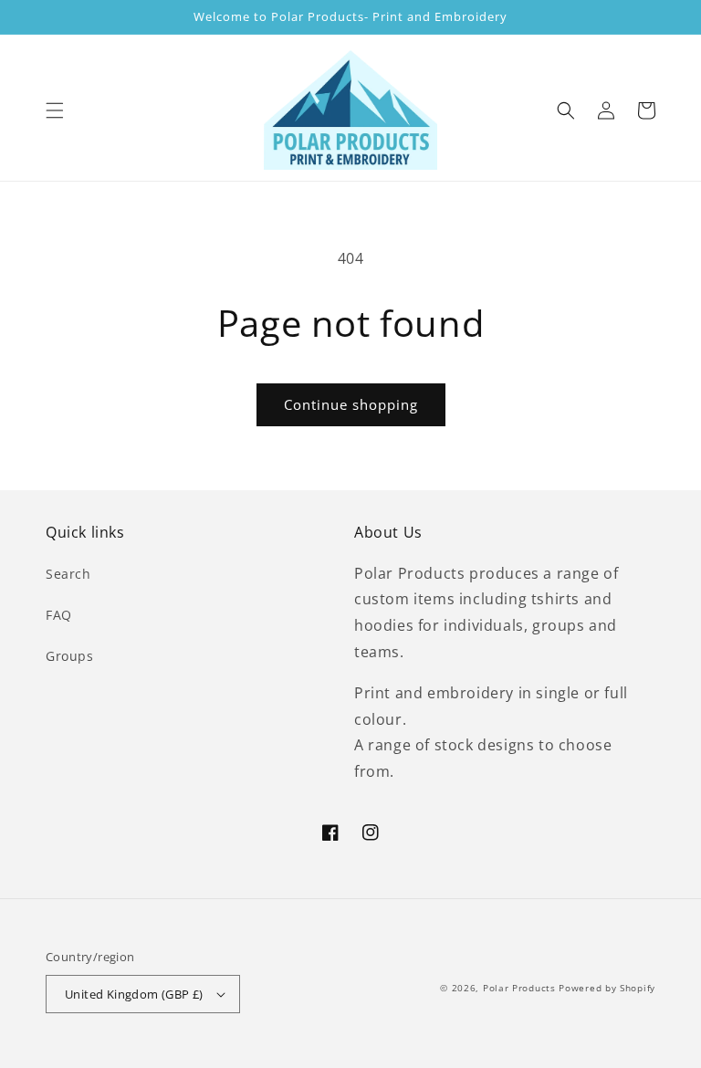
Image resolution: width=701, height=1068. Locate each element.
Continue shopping (351, 404)
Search (68, 573)
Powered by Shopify (607, 987)
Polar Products (519, 987)
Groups (70, 656)
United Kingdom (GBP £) (134, 994)
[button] (55, 110)
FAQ (59, 614)
